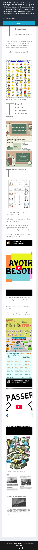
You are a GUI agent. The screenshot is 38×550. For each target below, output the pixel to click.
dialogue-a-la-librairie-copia (12, 471)
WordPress (19, 545)
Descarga (22, 471)
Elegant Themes (17, 543)
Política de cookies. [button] (9, 18)
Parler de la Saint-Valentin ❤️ (18, 52)
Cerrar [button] (19, 23)
